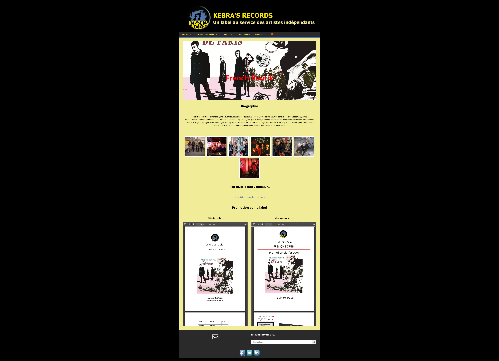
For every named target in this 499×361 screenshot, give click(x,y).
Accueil (185, 34)
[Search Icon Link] (272, 34)
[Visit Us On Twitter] (249, 355)
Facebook (261, 197)
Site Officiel (239, 197)
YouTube (250, 197)
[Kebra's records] (249, 30)
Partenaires (244, 34)
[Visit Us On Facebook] (242, 355)
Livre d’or (227, 34)
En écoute (260, 34)
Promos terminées (206, 34)
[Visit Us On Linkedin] (256, 355)
